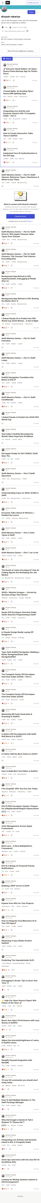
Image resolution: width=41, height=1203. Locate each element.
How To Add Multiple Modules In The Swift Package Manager (18, 1101)
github (8, 1085)
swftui (4, 1165)
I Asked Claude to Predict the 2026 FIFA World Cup (20, 418)
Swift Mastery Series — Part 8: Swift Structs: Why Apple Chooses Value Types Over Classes (18, 234)
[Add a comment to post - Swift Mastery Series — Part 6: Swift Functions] (3, 347)
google (13, 1125)
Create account (33, 3)
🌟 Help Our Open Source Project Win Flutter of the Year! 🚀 (19, 1001)
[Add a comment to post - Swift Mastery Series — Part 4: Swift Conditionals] (12, 406)
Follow (31, 12)
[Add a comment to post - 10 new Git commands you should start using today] (8, 1089)
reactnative (21, 617)
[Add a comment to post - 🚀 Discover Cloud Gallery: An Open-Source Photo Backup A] (14, 80)
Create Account (20, 216)
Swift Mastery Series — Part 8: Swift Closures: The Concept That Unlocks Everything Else (18, 256)
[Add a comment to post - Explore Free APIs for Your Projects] (12, 910)
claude (7, 324)
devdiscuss (29, 324)
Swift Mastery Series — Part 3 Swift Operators (18, 474)
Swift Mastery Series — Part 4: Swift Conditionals (18, 398)
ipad (21, 138)
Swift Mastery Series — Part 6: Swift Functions (18, 339)
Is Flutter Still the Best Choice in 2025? (20, 754)
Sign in (30, 221)
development (21, 774)
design (21, 598)
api (12, 906)
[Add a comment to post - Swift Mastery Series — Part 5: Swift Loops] (3, 366)
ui (13, 831)
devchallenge (6, 963)
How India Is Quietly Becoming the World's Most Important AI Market (17, 435)
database (12, 791)
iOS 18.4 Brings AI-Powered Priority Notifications (18, 867)
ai (3, 324)
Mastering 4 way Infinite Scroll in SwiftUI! (17, 942)
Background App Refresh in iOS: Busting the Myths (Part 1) (20, 299)
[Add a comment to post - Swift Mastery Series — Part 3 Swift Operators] (3, 482)
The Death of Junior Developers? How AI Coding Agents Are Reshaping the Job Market (20, 572)
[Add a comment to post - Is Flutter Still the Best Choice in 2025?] (3, 760)
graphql (5, 791)
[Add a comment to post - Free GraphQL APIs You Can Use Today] (12, 795)
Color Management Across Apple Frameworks (17, 827)
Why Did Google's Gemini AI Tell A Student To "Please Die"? (17, 1121)
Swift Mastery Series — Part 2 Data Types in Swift (18, 534)
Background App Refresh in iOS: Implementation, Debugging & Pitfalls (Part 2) (19, 278)
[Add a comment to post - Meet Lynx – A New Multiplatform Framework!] (12, 855)
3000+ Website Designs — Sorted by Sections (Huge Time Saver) (19, 593)
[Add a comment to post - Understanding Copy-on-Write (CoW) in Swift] (12, 502)
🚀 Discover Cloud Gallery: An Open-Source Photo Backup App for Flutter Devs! (20, 71)
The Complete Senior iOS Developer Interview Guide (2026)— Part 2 (18, 675)
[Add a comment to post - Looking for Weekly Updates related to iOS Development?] (12, 1188)
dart (3, 757)
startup (14, 439)
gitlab (14, 1085)
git (3, 1085)
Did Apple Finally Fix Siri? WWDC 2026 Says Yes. (20, 454)
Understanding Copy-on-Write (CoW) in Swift (20, 494)
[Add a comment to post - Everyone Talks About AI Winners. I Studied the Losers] (12, 522)
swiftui (10, 96)
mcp (20, 439)
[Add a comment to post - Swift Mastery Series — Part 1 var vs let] (12, 559)
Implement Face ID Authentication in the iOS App (20, 154)
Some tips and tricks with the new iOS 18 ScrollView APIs (20, 1161)
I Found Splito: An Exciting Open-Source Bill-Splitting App (18, 92)
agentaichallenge (17, 324)
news (4, 811)
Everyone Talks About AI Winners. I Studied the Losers (18, 514)
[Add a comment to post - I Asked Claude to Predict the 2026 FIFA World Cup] (3, 423)
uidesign (21, 637)
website (28, 598)
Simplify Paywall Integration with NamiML (17, 1061)
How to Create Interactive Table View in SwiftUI (18, 134)
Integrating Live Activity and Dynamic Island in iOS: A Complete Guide (19, 1141)
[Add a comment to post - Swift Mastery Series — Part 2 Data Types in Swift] (12, 542)
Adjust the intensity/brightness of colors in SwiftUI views (20, 1041)
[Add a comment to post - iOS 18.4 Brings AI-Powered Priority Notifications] (12, 875)
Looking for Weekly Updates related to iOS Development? (19, 1180)
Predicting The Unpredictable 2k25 (18, 960)
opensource (23, 96)
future (28, 963)
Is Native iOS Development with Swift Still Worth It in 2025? (19, 735)
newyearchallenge (18, 963)
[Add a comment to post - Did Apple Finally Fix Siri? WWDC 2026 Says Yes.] (12, 462)
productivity (9, 578)
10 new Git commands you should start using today (20, 1081)
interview (14, 699)
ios (17, 76)
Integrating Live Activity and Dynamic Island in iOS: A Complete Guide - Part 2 (19, 113)
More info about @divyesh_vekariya (20, 51)
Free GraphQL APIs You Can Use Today (20, 789)
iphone (21, 158)
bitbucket (21, 1085)
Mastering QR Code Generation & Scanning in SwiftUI (17, 715)
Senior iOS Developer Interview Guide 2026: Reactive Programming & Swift (19, 613)
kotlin (15, 757)
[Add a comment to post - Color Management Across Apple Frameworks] (12, 835)
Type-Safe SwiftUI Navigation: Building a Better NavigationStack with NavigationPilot (20, 654)
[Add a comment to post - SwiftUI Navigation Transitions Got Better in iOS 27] (12, 386)
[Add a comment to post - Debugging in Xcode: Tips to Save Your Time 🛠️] (8, 990)
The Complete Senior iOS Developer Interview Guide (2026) (18, 695)
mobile (12, 76)
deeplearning (23, 518)
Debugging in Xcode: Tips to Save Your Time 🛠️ (20, 981)
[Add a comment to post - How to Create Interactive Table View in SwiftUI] (13, 142)
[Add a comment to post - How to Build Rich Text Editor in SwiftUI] (12, 778)
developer (5, 966)
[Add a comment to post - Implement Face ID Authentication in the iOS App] (13, 162)
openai (7, 439)
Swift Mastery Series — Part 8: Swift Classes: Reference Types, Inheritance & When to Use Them (20, 177)
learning (15, 518)
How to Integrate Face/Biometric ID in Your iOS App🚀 (19, 922)
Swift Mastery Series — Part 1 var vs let (20, 552)
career (28, 578)
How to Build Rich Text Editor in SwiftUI (20, 771)
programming (22, 182)
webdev (5, 598)
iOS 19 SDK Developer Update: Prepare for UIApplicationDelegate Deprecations (20, 807)
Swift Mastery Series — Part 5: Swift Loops (18, 359)
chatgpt (20, 1125)
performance (26, 498)
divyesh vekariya (12, 64)
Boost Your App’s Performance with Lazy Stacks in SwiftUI (20, 1021)
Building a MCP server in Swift (15, 886)
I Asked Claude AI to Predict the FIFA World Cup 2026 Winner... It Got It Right (20, 319)
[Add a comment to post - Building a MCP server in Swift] (12, 892)
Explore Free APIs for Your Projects (18, 903)
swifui (4, 1026)
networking (21, 791)
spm (19, 1105)
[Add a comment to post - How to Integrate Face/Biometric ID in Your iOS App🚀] (12, 930)
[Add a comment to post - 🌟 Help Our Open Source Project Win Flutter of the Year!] (12, 1009)
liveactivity (16, 119)
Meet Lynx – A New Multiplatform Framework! (17, 847)
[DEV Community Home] (7, 3)
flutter (6, 76)
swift (16, 96)
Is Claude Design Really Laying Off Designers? (17, 633)
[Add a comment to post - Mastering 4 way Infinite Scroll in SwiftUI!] (3, 949)
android (23, 76)
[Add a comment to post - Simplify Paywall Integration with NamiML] (12, 1069)
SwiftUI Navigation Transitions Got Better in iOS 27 (18, 378)
